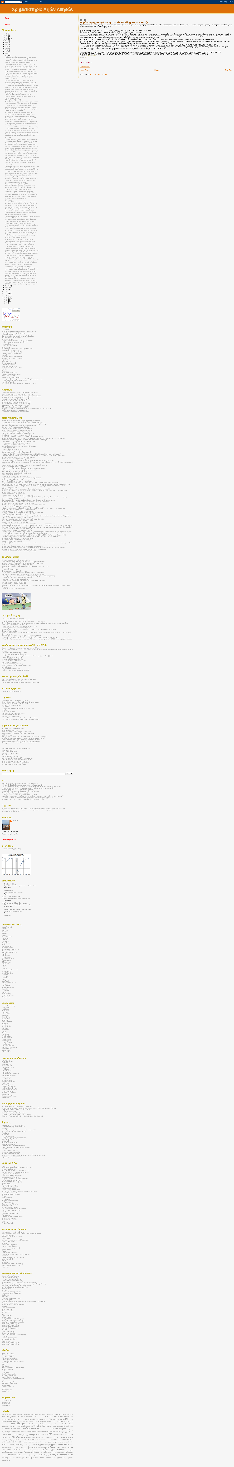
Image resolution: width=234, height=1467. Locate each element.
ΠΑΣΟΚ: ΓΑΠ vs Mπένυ (12, 98)
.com (3, 1414)
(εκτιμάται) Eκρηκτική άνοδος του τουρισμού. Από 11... (20, 107)
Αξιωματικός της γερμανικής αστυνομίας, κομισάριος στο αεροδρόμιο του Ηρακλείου (29, 637)
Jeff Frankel (5, 1020)
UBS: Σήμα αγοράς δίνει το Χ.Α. (12, 681)
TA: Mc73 (5, 974)
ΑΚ (2, 1429)
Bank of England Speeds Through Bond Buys (17, 898)
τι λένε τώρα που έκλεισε (9, 345)
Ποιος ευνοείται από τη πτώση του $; (14, 1320)
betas (43, 1414)
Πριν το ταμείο (6, 568)
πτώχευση (69, 1452)
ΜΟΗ (13, 1448)
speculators (5, 1426)
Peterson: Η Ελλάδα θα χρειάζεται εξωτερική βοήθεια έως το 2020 (23, 785)
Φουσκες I (5, 1260)
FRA (50, 1419)
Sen (59, 1424)
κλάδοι (40, 1442)
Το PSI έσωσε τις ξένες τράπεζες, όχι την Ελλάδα (17, 520)
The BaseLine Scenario (9, 1047)
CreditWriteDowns (8, 1067)
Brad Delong (6, 1007)
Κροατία (65, 1442)
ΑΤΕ (35, 1432)
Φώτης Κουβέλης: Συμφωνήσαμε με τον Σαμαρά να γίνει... (22, 102)
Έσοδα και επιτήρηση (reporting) (12, 664)
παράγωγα (36, 1450)
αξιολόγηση (6, 1432)
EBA (42, 1416)
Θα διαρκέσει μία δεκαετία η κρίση (13, 479)
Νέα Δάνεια (5, 371)
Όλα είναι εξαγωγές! (8, 1355)
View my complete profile (10, 834)
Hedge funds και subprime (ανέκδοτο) (14, 1304)
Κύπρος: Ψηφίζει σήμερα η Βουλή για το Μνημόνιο (19, 128)
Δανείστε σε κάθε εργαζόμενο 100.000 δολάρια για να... (21, 232)
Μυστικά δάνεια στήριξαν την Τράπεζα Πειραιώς (17, 565)
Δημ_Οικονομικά (30, 1435)
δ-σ (3, 1434)
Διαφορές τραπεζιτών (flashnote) (12, 1281)
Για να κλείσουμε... (7, 1309)
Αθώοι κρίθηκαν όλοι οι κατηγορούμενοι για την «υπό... (21, 125)
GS (10, 1422)
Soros (67, 1424)
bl (46, 1414)
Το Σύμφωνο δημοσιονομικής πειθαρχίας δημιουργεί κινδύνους (22, 513)
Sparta (71, 1424)
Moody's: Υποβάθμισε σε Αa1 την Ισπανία (15, 793)
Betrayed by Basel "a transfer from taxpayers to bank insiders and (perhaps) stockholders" (31, 454)
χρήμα (65, 1458)
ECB (46, 1417)
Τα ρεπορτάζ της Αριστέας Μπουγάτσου (14, 584)
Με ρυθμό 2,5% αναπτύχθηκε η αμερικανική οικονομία (21, 202)
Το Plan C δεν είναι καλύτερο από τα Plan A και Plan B (19, 457)
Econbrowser (6, 1012)
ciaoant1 (4, 932)
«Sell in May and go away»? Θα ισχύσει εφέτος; (19, 76)
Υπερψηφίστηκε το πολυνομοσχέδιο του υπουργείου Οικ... (22, 169)
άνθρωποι (70, 1429)
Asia (21, 1414)
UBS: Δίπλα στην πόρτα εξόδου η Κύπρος (15, 405)
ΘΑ (35, 1440)
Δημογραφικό (6, 1402)
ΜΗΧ (66, 1444)
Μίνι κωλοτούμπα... (8, 1356)
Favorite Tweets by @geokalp (11, 849)
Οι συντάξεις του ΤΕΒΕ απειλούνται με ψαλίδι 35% (19, 105)
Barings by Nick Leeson (9, 1252)
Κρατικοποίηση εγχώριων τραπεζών (13, 1126)
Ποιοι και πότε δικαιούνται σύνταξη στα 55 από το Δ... (20, 269)
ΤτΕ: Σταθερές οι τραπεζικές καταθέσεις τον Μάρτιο (19, 210)
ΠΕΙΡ (47, 1450)
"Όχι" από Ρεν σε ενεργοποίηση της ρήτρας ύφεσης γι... (21, 230)
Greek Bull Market (7, 936)
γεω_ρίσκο (66, 1432)
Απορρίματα (6, 1385)
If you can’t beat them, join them (13, 892)
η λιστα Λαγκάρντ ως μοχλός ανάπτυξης (15, 380)
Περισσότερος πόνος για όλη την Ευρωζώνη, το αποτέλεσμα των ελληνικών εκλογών (29, 500)
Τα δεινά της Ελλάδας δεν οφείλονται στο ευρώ (18, 218)
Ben (40, 1414)
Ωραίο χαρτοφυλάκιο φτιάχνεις (12, 1182)
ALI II (3, 967)
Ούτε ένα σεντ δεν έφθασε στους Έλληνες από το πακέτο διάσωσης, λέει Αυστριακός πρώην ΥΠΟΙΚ (34, 808)
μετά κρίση (36, 1445)
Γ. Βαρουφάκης (7, 957)
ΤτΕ (13, 1458)
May (6, 53)
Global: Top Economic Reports (13, 911)
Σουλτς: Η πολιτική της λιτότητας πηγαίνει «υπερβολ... (21, 180)
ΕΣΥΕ (63, 1437)
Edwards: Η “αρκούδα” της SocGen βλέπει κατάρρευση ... (22, 252)
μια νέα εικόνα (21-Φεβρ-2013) (12, 352)
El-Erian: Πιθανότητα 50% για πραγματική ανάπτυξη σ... (21, 116)
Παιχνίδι (4, 1290)
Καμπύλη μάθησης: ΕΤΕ (9, 334)
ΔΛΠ (38, 1434)
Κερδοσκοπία (6, 1295)
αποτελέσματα (24, 1431)
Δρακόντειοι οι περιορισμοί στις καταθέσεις (15, 411)
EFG (51, 1416)
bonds (49, 1414)
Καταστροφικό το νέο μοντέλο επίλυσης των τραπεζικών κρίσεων (23, 422)
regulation (28, 1424)
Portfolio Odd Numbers (9, 1089)
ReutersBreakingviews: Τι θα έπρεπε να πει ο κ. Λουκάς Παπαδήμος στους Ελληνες (29, 1108)
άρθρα (31, 1432)
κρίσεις (60, 1442)
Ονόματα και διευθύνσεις (10, 1201)
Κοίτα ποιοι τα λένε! (8, 1331)
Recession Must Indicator (10, 1150)
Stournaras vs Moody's (9, 366)
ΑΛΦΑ (13, 1429)
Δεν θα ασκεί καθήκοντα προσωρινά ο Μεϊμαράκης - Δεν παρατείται (23, 621)
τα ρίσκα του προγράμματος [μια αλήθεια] (15, 670)
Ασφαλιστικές (6, 1405)
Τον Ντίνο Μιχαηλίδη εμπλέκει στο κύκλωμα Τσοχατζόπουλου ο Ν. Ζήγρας (26, 566)
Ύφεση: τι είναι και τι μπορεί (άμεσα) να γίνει (16, 1147)
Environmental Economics (10, 1074)
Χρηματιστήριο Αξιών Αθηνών (42, 9)
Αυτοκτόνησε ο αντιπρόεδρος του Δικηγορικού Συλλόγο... (22, 123)
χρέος (59, 1458)
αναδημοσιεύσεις (31, 1428)
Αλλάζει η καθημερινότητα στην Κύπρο (14, 410)
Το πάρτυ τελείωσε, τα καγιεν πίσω (13, 728)
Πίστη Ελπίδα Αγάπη (8, 375)
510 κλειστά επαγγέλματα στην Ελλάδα (14, 653)
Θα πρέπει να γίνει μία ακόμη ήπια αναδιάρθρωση (18, 538)
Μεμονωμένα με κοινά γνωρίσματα (13, 1175)
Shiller (62, 1424)
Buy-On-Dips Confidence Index (12, 705)
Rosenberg (35, 1424)
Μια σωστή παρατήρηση (9, 1185)
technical (27, 1426)
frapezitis (5, 930)
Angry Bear (5, 1062)
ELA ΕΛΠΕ (8, 137)
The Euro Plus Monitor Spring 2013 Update (16, 748)
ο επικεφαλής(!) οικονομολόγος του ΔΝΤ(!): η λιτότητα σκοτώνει (22, 379)
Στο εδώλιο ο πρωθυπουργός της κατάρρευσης (17, 732)
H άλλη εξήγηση (7, 1317)
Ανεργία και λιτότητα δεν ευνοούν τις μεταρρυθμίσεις (19, 441)
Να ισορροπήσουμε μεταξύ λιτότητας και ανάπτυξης (18, 509)
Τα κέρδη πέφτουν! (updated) (11, 1292)
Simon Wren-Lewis (8, 1045)
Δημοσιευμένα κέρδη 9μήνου (11, 1177)
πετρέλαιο (61, 1450)
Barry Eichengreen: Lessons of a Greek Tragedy (17, 394)
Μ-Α (8, 1445)
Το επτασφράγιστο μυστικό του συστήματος (16, 560)
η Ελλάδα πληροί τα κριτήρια (11, 668)
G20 (57, 1419)
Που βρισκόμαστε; (7, 1300)
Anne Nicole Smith (8, 1259)
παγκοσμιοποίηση (27, 1450)
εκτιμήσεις (69, 1435)
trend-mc (4, 940)
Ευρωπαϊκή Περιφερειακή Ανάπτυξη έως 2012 (17, 1254)
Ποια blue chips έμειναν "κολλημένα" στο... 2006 (17, 1167)
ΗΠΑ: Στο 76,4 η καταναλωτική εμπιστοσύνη (18, 189)
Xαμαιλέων (5, 989)
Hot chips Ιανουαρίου (9, 1218)
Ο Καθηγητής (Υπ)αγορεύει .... (11, 949)
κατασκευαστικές (28, 1442)
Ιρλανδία (53, 1440)
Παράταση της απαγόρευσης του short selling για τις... (20, 96)
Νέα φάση (5, 1296)
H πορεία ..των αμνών (9, 1375)
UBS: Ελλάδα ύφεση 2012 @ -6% (13, 1125)
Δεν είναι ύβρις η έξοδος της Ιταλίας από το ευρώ (17, 495)
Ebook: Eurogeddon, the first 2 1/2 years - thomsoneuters (20, 702)
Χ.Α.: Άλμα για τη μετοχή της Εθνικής (15, 214)
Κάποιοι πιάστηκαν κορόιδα (11, 1152)
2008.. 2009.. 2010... (8, 1139)
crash (3, 1417)
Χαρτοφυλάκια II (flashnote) (11, 1174)
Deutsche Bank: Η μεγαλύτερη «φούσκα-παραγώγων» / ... (22, 109)
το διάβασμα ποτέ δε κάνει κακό (12, 356)
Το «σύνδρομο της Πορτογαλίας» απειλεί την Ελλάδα (19, 1282)
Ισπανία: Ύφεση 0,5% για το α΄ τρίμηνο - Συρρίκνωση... (21, 66)
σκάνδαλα (12, 1455)
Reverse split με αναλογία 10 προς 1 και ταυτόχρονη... (21, 196)
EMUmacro (64, 1417)
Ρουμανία (4, 1455)
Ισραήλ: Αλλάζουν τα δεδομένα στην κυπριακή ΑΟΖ (18, 433)
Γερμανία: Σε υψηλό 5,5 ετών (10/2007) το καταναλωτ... (21, 60)
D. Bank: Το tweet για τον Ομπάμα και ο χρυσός (19, 243)
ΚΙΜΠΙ (4, 965)
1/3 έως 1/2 (5, 1141)
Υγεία (3, 1388)
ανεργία (62, 1429)
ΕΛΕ (9, 1437)
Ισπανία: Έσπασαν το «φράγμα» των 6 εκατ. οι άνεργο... (21, 262)
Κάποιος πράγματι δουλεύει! (11, 1189)
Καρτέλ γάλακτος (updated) (11, 1276)
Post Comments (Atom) (98, 74)
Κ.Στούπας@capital (8, 995)
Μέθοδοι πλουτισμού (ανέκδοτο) (12, 1264)
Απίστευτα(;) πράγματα (9, 1338)
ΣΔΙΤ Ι (3, 1380)
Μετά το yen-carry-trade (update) (12, 1237)
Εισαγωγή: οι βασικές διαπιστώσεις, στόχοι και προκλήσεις (20, 648)
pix (23, 1424)
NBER (13, 1424)
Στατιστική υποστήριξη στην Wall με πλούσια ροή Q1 (20, 246)
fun (54, 1419)
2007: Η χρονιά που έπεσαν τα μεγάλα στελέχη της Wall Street (22, 1233)
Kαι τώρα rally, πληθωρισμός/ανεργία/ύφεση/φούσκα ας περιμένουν (23, 1301)
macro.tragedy (6, 960)
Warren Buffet (6, 1249)
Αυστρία (40, 1432)
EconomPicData (7, 1070)
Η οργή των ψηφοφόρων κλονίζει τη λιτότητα (18, 223)
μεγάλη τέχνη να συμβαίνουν (11, 377)
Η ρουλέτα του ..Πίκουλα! (10, 1204)
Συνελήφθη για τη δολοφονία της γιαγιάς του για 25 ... (20, 160)
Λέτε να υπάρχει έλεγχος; (10, 1246)
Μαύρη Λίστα (6, 997)
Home (156, 70)
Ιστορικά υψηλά (7, 1197)
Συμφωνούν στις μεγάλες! (10, 1166)
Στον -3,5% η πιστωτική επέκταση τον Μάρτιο (18, 209)
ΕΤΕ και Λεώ (8, 200)
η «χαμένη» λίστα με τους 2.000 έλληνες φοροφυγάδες (19, 626)
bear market (34, 1414)
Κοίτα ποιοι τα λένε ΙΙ (8, 1307)
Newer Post (84, 70)
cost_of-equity (69, 1414)
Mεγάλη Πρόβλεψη (8, 1223)
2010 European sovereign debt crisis (14, 764)
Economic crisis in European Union (13, 713)
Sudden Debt (6, 1094)
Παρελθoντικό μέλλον (9, 1333)
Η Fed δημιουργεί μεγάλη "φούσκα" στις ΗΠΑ (16, 402)
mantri (4, 954)
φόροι (42, 1458)
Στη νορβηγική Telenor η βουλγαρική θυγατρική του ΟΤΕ (21, 171)
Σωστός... (5, 1364)
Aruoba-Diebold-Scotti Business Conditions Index (18, 708)
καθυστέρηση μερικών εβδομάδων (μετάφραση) (17, 349)
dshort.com (5, 710)
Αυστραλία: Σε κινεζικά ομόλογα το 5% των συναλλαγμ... (21, 280)
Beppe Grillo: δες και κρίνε (10, 350)
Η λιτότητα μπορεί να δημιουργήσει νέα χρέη (18, 62)
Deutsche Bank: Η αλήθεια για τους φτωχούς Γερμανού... (21, 150)
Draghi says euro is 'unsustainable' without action (18, 503)
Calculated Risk (7, 1066)
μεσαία (24, 1445)
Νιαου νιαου (6, 1403)
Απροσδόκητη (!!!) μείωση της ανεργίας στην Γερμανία (19, 794)
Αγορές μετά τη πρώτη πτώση (11, 1210)
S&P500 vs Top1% (8, 382)
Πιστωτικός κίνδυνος (8, 1311)
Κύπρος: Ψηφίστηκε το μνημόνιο (14, 93)
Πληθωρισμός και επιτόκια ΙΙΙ (11, 1323)
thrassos (4, 935)
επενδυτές (49, 1437)
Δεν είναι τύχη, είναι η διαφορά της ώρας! (15, 1178)
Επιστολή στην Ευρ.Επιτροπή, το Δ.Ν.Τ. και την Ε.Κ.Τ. (19, 1130)
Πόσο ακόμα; (6, 347)
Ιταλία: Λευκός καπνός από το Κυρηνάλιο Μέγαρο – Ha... (21, 173)
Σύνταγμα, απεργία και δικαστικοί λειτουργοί (16, 620)
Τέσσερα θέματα (7, 1183)
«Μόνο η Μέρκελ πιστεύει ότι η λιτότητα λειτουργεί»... (20, 135)
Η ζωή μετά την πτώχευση (10, 730)
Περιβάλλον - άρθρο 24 (9, 1383)
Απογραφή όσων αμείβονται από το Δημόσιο (16, 628)
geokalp (15, 820)
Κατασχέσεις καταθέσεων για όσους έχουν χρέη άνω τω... (22, 134)
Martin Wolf (5, 1034)
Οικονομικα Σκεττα (8, 951)
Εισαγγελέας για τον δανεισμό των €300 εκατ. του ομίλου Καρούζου (23, 580)
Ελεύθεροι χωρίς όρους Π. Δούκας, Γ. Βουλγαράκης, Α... (21, 187)
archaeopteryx (6, 946)
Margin (4, 1251)
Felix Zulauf (5, 1015)
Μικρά (4, 1196)
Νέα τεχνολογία (7, 1390)
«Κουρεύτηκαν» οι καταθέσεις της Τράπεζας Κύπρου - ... (21, 155)
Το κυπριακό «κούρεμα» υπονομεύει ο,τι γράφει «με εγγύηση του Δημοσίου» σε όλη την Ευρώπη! (33, 438)
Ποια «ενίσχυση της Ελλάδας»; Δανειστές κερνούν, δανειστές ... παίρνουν (25, 501)
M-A (61, 1422)
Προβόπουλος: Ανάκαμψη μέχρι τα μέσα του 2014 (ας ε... (21, 212)
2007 (6, 301)
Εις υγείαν (5, 360)
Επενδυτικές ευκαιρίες (9, 1374)
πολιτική (20, 1452)
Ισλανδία (58, 1440)
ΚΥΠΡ (70, 1442)
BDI (28, 1414)
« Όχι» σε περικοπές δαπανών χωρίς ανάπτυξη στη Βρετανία (21, 478)
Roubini (42, 1424)
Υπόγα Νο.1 (6, 976)
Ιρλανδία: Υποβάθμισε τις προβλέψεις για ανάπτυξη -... (21, 69)
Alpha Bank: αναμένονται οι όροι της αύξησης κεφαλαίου (21, 132)
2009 (6, 297)
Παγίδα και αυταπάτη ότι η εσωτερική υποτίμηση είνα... (21, 57)
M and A (4, 1330)
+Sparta (4, 968)
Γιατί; (3, 1314)
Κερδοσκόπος (6, 990)
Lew (54, 1421)
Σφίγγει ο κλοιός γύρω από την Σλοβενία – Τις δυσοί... (21, 68)
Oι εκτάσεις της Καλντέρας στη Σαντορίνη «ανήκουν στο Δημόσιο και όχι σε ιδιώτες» (29, 629)
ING (27, 1421)
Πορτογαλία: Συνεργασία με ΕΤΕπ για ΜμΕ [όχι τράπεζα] (21, 225)
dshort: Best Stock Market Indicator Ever (15, 703)
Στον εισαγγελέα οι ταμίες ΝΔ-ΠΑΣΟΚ (14, 582)
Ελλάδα (15, 1437)
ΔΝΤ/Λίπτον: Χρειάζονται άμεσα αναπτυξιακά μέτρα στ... (21, 261)
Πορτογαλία (28, 1452)
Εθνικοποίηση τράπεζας (9, 363)
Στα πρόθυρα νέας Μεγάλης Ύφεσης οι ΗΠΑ (16, 399)
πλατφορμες (69, 1450)
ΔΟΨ (46, 1435)
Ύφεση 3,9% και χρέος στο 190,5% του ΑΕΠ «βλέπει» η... (22, 259)
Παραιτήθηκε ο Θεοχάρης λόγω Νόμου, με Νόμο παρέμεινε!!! (21, 636)
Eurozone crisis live (8, 750)
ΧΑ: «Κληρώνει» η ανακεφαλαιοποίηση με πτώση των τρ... (22, 121)
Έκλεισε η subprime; (8, 1235)
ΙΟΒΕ (48, 1440)
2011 (6, 293)
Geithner (62, 1419)
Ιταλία (70, 1440)
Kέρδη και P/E (6, 1199)
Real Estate (5, 1372)
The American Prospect (9, 1096)
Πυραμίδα (5, 1262)
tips (32, 1426)
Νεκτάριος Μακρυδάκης (9, 952)
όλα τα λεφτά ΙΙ (6, 1400)
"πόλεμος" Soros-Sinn (11, 78)
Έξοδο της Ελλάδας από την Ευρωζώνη (14, 471)
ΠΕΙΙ (42, 1450)
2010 (6, 295)
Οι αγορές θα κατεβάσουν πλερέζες (15, 198)
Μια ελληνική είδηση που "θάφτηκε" (13, 1361)
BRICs (53, 1414)
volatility (54, 1426)
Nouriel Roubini (7, 1037)
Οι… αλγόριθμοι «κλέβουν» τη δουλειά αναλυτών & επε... (22, 85)
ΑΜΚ (18, 1429)
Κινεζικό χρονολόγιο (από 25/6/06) (13, 1257)
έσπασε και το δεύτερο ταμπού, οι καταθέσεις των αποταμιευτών (22, 436)
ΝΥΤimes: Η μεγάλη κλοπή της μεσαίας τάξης (16, 539)
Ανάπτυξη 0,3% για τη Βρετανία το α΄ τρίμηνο (18, 266)
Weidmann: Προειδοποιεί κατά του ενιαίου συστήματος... (21, 271)
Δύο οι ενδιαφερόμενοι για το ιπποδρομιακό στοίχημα (20, 168)
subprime (18, 1426)
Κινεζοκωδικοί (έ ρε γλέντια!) (11, 1248)
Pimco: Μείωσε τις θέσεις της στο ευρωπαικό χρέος (20, 241)
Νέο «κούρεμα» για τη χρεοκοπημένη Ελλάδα (16, 452)
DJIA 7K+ (5, 1149)
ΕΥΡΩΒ (28, 1440)
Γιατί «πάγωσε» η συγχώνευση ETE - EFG (15, 337)
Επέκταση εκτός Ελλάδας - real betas (14, 1209)
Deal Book (5, 1069)
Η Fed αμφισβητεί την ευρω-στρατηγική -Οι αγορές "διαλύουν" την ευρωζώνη (27, 489)
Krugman (43, 1422)
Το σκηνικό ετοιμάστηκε (9, 372)
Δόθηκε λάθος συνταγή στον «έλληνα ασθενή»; (17, 530)
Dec (6, 41)
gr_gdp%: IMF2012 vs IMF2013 (12, 368)
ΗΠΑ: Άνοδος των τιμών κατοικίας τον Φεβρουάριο (19, 75)
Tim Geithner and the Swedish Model (14, 1113)
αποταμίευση (15, 1432)
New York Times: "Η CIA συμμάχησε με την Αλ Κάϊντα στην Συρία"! (23, 799)
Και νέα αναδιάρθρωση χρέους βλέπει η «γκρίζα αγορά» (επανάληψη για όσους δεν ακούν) (31, 786)
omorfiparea (6, 955)
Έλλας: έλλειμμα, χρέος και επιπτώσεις (14, 1138)
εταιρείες (69, 1437)
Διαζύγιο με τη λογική (8, 364)
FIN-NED (45, 1419)
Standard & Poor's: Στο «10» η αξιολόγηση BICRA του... (21, 275)
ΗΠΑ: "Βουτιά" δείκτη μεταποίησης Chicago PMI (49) (20, 71)
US (41, 1426)
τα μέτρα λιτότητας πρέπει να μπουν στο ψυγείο (17, 511)
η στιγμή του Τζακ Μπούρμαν (11, 374)
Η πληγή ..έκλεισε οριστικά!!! (11, 1194)
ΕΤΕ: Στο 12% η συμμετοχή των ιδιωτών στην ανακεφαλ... (22, 253)
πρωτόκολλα (60, 1452)
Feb (6, 287)
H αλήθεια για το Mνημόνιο (10, 811)
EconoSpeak (6, 1072)
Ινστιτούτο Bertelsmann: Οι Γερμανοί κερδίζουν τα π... (20, 84)
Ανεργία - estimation (8, 1144)
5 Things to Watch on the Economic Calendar (17, 905)
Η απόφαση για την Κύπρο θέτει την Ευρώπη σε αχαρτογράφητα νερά (24, 440)
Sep (6, 46)
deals (23, 1417)
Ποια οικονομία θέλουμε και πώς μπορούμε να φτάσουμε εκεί (21, 396)
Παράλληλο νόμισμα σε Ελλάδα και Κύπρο (15, 397)
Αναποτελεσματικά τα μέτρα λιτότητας (14, 514)
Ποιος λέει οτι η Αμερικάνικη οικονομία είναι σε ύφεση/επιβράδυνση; (24, 1155)
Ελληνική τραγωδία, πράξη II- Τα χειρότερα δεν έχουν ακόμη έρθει (23, 519)
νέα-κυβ (33, 1448)
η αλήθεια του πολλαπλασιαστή (12, 353)
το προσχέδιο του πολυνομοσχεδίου (15, 237)
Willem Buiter (6, 1050)
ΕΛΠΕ (23, 1437)
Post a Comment (85, 66)
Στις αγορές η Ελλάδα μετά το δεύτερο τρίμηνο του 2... (20, 236)
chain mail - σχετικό (8, 1353)
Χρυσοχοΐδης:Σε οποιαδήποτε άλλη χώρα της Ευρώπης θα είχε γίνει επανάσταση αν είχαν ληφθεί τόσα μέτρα (37, 532)
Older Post (228, 70)
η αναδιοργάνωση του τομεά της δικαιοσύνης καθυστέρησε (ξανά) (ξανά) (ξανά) (27, 656)
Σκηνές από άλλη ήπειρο (10, 1245)
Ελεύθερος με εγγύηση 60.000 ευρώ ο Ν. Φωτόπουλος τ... (22, 194)
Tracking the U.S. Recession (11, 716)
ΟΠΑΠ (16, 1450)
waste (3, 944)
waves (59, 1426)
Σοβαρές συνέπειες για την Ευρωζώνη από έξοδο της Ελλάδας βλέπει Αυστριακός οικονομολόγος (33, 508)
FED (35, 1419)
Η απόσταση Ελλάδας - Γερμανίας (13, 358)
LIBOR (58, 1422)
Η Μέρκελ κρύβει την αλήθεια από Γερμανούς (16, 459)
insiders (31, 1421)
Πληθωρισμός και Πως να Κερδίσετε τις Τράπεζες (18, 790)
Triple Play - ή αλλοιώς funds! (11, 1265)
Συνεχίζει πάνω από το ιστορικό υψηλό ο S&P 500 (19, 162)
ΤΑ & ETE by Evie (7, 973)
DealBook (7, 915)
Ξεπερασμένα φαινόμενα (10, 1359)
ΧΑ (85, 57)
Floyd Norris (6, 1017)
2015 (6, 35)
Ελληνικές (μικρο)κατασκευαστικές (13, 1378)
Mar (6, 286)
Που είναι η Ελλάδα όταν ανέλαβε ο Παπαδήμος (17, 1106)
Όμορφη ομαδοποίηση (9, 1169)
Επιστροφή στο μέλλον (9, 1111)
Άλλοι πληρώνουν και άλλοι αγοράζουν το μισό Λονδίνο (20, 470)
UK (38, 1426)
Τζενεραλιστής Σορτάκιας (10, 970)
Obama (19, 1424)
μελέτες (12, 1445)
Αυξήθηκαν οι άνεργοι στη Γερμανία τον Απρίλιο (19, 112)
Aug (6, 48)
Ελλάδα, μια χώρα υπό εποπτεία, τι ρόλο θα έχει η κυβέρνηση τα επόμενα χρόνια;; (28, 460)
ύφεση (28, 1457)
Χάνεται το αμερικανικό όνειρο (11, 1279)
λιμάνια (4, 1445)
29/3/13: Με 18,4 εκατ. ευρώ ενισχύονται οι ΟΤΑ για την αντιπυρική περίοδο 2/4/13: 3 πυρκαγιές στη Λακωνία (37, 639)
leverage (49, 1422)
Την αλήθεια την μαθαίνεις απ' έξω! (13, 1322)
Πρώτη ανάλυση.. (7, 1205)
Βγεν (51, 1432)
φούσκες (48, 1458)
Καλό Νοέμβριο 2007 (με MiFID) (12, 1180)
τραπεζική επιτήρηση (58, 1455)
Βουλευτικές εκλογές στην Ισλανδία (15, 182)
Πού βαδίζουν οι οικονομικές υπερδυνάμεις (16, 404)
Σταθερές (4, 355)
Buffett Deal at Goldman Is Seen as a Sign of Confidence (20, 791)
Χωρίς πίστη (6, 1238)
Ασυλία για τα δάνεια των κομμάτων (13, 588)
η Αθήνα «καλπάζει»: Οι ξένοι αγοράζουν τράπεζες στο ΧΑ (20, 682)
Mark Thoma (6, 1033)
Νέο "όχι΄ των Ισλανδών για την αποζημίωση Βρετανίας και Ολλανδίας (24, 736)
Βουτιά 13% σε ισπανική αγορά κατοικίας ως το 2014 (20, 118)
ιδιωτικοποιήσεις (41, 1440)
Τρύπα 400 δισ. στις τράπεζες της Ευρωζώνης (16, 451)
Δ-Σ (5, 1435)
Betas (3, 1221)
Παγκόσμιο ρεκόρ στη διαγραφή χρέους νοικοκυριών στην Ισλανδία (23, 738)
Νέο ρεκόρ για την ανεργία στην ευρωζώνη (17, 59)
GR (72, 1419)
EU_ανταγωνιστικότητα (8, 1419)
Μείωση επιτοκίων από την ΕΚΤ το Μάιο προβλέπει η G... (22, 250)
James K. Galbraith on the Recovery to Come (16, 1114)
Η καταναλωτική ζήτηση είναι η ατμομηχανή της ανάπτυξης (21, 421)
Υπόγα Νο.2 (6, 978)
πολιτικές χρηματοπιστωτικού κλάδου (14, 660)
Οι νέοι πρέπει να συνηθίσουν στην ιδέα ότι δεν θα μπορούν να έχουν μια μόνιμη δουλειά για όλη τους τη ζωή (37, 525)
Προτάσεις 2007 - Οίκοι (9, 1220)
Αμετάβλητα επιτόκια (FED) (10, 1328)
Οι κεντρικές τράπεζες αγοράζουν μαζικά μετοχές (19, 255)
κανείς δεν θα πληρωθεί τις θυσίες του (14, 1131)
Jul (6, 50)
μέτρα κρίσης (57, 1445)
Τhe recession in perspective (11, 714)
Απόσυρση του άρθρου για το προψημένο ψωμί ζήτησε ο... (22, 178)
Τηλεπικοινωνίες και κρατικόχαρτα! (13, 1367)
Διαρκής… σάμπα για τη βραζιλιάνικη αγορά (16, 1240)
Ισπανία (65, 1440)
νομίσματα (45, 1448)
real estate (5, 1363)
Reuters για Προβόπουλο (10, 569)
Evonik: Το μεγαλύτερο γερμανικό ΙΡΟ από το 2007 (20, 244)
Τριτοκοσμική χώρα (8, 1341)
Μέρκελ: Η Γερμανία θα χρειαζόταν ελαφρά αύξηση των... (21, 268)
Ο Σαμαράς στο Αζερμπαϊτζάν (13, 100)
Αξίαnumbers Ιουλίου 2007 (10, 1193)
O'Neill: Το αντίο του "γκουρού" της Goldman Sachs (20, 114)
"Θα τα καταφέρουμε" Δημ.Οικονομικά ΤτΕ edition (18, 336)
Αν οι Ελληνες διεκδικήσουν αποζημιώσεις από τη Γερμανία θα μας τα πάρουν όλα (28, 524)
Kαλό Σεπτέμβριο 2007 (9, 1188)
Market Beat (6, 1083)
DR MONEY (6, 992)
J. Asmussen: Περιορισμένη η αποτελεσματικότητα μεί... (21, 273)
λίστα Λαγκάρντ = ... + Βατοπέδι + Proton (15, 571)
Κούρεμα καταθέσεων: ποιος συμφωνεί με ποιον (17, 341)
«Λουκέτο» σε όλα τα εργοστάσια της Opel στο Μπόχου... (22, 193)
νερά (39, 1447)
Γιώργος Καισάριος (8, 987)
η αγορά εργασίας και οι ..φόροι (12, 657)
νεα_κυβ (25, 1447)
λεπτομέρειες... (6, 667)
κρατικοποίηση (52, 1442)
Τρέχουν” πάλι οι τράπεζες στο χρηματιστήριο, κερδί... (20, 248)
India (24, 1421)
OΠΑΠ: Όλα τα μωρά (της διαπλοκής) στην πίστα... (20, 284)
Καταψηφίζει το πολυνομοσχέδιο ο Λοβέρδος (18, 175)
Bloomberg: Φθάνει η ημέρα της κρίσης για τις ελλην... (20, 185)
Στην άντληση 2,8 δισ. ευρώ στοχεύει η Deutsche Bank (21, 152)
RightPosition (6, 981)
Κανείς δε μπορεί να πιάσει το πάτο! (13, 1146)
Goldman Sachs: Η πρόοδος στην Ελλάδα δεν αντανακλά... (22, 87)
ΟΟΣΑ (11, 1450)
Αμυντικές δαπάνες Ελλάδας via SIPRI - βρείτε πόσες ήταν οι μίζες (23, 561)
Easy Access (6, 963)
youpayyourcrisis (7, 947)
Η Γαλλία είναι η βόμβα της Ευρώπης (14, 467)
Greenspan (5, 1422)
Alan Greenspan (7, 1315)
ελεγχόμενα (5, 1133)
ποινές (15, 1452)
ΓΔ (61, 1431)
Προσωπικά (5, 1134)
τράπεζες (44, 1454)
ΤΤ (10, 1458)
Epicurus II (5, 941)
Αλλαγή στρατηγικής (8, 447)
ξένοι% (64, 1448)
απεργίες (4, 369)
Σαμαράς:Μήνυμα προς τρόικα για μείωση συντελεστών (20, 783)
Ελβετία (4, 1437)
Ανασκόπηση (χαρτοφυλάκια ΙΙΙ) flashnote (15, 1172)
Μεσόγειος (29, 1445)
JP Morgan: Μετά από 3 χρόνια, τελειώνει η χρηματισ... (21, 141)
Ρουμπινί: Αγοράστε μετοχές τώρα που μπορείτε (19, 80)
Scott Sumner (6, 1044)
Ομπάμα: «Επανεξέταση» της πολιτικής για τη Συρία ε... (21, 91)
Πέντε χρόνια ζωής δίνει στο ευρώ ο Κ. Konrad (18, 257)
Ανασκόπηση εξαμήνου (9, 1277)
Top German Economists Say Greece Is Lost (16, 473)
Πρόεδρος (5, 1243)
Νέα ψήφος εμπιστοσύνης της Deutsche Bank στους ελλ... (22, 146)
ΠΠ (33, 1452)
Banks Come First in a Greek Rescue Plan (15, 522)
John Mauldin (6, 1026)
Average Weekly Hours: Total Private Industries (17, 758)
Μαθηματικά (6, 1215)
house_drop (17, 1422)
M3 (64, 1421)
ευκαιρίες (22, 1440)
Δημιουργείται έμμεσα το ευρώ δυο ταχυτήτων (17, 428)
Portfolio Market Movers (9, 1088)
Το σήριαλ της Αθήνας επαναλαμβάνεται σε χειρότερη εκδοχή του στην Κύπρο (27, 408)
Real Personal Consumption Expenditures (15, 763)
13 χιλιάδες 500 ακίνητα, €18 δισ (12, 659)
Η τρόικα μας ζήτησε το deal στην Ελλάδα (15, 427)
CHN (63, 1414)
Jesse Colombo (7, 1022)
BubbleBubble (6, 1064)
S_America (54, 1424)
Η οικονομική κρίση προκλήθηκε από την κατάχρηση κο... (22, 139)
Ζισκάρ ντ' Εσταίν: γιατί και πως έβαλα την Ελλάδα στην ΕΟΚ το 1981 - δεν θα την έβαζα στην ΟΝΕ (34, 535)
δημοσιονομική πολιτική (9, 662)
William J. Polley (7, 1052)
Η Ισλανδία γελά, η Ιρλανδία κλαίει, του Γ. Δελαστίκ (18, 733)
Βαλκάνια (46, 1432)
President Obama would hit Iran (12, 449)
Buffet (58, 1414)
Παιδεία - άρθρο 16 (8, 1382)
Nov (6, 42)
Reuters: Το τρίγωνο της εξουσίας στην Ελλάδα (17, 577)
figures (39, 1419)
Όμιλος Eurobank (7, 1369)
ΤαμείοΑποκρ (23, 1455)
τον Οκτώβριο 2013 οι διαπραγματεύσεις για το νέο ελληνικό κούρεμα (24, 465)
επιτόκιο (57, 1437)
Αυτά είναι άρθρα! (7, 1202)
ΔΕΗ (3, 1371)
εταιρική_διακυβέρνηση (8, 1440)
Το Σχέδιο (5, 1312)
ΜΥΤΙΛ (18, 1448)
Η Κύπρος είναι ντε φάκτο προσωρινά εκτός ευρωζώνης (20, 425)
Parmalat (5, 1256)
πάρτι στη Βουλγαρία (8, 1241)
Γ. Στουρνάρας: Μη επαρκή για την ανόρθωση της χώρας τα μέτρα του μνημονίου (28, 788)
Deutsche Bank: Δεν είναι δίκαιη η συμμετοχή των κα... (21, 148)
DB (18, 1417)
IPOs (35, 1422)
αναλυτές (54, 1429)
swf (23, 1426)
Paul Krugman (6, 1041)
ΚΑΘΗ (3, 1442)
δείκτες (20, 1435)
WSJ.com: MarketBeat (12, 896)
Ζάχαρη (4, 928)
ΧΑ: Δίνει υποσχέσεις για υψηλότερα (15, 227)
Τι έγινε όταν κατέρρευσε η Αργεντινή (13, 493)
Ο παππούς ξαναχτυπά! (9, 1303)
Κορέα (45, 1442)
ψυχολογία (6, 1460)
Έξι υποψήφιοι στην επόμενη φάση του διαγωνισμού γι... (21, 144)
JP (38, 1422)
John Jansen (6, 1025)
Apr (6, 55)
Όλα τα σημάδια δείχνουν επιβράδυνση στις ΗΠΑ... (18, 1285)
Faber (31, 1419)
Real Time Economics (9, 1093)
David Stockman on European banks (14, 400)
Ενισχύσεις (5, 1366)
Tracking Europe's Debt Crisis (11, 753)
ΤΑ (17, 1455)
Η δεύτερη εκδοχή (7, 339)
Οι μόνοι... (5, 1306)
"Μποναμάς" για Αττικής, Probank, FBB (16, 184)
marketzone (5, 938)
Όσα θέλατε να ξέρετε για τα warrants (16, 277)
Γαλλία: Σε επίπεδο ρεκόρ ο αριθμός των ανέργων (19, 221)
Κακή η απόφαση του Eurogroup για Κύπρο (16, 432)
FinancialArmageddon (9, 1075)
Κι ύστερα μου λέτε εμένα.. (10, 1186)
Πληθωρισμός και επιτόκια (10, 1327)
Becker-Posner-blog (8, 1006)
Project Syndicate (7, 1091)
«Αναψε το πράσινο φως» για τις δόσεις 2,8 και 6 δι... (20, 130)
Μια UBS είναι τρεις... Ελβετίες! (14, 110)
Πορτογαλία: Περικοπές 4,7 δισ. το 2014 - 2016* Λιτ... (20, 64)
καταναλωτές (17, 1442)
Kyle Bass (5, 1028)
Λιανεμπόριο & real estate (10, 1377)
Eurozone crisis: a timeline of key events (15, 700)
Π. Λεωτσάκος (6, 993)
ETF (72, 1416)
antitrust (14, 1414)
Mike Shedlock (6, 1036)
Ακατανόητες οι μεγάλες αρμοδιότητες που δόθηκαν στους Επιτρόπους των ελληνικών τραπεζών (33, 455)
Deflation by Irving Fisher (10, 1142)
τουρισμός (35, 1455)
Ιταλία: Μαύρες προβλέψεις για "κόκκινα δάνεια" (19, 119)
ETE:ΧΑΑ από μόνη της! (9, 1212)
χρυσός (70, 1458)
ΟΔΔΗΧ (70, 1448)
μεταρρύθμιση (46, 1445)
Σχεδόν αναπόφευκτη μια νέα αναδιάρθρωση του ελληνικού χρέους (23, 468)
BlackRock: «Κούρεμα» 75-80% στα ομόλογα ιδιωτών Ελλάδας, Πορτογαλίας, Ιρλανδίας (30, 536)
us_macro (47, 1426)
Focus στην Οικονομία (9, 982)
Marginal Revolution (8, 1081)
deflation (29, 1417)
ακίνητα (7, 1429)
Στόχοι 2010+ (6, 1128)
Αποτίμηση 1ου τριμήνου (10, 1207)
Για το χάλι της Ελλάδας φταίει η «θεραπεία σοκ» (17, 481)
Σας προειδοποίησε (8, 344)
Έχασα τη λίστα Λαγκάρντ (10, 631)
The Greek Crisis (10, 884)
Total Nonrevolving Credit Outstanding (14, 761)
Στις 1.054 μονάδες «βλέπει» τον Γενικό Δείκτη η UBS (19, 679)
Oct (6, 44)
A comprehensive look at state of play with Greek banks (20, 392)
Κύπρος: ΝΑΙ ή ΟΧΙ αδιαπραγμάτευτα (14, 342)
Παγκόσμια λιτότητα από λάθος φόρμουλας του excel (19, 331)
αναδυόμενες (45, 1429)
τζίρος (30, 1455)
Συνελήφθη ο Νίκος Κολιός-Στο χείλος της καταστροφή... (21, 103)
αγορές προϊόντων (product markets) (14, 654)
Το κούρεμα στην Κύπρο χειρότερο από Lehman (17, 430)
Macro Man (5, 1029)
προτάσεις (51, 1452)
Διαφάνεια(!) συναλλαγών (10, 1213)
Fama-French (6, 1014)
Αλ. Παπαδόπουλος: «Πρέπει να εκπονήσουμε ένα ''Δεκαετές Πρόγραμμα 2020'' (27, 797)
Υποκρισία (5, 1336)
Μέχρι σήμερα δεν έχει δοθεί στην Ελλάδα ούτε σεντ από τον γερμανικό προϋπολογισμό (30, 482)
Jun (6, 51)
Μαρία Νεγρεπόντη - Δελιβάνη (11, 691)
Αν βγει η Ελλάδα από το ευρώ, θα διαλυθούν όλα (18, 506)
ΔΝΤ (42, 1435)
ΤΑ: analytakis (6, 971)
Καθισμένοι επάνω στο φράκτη (11, 1298)
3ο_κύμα (8, 1414)
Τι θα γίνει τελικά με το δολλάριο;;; (13, 1319)
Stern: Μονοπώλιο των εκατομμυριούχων (15, 579)
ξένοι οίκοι (55, 1447)
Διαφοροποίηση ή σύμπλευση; (11, 1293)
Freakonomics (6, 1077)
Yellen (71, 1426)
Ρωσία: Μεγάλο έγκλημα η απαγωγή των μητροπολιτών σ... (22, 216)
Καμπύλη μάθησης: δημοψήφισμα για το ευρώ (17, 333)
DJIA (35, 1417)
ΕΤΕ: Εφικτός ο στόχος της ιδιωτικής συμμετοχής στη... (21, 159)
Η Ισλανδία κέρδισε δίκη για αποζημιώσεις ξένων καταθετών (21, 741)
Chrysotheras (6, 943)
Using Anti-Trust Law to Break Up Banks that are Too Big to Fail (22, 1116)
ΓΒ (59, 1431)
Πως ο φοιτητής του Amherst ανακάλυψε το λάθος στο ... (21, 234)
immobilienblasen (7, 1080)
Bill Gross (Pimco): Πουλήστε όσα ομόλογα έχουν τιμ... (21, 82)
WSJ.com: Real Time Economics (15, 903)
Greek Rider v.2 (7, 927)
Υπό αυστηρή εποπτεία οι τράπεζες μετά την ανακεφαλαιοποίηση (23, 572)
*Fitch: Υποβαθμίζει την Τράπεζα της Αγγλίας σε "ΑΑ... (21, 278)
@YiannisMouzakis (8, 959)
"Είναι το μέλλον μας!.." (9, 1136)
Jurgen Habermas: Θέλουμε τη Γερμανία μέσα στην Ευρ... (22, 166)
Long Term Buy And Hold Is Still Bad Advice (16, 1110)
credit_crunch (11, 1417)
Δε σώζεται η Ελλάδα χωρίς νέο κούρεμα (15, 476)
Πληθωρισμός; (6, 1288)
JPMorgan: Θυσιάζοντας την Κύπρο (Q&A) (15, 407)
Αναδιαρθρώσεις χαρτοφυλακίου (12, 1216)
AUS (25, 1414)
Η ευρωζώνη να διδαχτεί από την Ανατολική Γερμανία (19, 446)
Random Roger (7, 1042)
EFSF (56, 1417)
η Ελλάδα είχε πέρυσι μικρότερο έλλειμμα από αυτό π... (21, 219)
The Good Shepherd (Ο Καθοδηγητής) (14, 1334)
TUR (35, 1426)
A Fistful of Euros (7, 1061)
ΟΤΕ (20, 1450)
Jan (6, 289)
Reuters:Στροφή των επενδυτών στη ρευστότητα (19, 89)
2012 (6, 291)
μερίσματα (18, 1445)
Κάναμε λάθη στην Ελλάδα (10, 487)
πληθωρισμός (7, 1452)
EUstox (17, 1419)
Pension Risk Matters (9, 1086)
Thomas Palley (6, 1049)
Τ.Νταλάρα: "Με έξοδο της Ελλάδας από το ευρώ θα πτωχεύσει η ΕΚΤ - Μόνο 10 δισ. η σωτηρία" (33, 796)
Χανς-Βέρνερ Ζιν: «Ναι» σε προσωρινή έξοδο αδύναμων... (22, 153)
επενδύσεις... (40, 1437)
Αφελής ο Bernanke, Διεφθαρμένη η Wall (15, 1287)
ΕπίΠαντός (5, 984)
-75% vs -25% (6, 361)
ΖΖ (33, 1440)
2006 (6, 303)
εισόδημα (55, 1434)
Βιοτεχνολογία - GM (8, 1386)
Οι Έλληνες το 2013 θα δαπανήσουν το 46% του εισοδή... (22, 127)
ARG (18, 1414)
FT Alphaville (8, 890)
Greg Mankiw (6, 1018)
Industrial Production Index (10, 756)
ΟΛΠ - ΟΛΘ (5, 1391)
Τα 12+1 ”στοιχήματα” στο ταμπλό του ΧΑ (15, 1170)
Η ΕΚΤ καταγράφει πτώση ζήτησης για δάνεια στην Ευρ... (22, 282)
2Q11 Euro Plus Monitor (9, 751)
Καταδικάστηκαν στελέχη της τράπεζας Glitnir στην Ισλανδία (21, 740)
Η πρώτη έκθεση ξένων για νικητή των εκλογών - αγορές (20, 1191)
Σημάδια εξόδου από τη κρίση (11, 1157)
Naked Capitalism (7, 1085)
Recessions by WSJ (8, 711)
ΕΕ (50, 1434)
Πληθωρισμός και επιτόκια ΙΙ (11, 1325)
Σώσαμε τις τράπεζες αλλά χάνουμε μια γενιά (16, 443)
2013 (6, 39)
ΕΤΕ (17, 1440)
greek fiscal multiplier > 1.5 (10, 474)
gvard (3, 979)
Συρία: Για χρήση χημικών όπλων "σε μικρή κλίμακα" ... (21, 228)
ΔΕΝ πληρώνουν (7, 735)
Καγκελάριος (6, 986)
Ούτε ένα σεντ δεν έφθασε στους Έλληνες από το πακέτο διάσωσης (23, 505)
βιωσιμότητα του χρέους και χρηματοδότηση (16, 665)
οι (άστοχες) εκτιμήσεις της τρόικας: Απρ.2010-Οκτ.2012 (20, 383)
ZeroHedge (5, 1097)
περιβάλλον (53, 1450)
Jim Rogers (5, 1023)
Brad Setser (5, 1009)
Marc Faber (5, 1031)
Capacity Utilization (8, 755)
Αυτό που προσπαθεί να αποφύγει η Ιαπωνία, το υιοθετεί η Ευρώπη (24, 424)
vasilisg (4, 933)
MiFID (67, 1421)
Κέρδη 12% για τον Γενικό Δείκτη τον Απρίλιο (18, 94)
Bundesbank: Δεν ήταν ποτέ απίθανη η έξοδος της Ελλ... (21, 207)
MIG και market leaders (9, 1358)
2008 (6, 299)
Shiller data (5, 707)
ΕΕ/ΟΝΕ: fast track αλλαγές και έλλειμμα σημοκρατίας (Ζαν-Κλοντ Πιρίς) (25, 533)
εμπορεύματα (30, 1437)
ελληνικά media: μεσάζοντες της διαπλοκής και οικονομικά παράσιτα (24, 574)
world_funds (65, 1426)
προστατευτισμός (41, 1452)
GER (67, 1419)
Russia (47, 1424)
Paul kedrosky (6, 1039)
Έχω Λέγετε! (8, 164)
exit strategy (25, 1419)
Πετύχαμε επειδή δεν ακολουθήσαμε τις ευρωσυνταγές (19, 743)
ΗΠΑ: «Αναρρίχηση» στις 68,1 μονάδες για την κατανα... (21, 73)
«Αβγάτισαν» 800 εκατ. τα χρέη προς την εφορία (19, 191)
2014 (6, 37)
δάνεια (10, 1435)
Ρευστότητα (5, 1267)
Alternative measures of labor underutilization (17, 759)
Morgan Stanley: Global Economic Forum (18, 909)
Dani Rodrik (6, 1010)
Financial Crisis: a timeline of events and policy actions (20, 718)
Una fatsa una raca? (8, 1339)
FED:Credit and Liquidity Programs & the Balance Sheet (20, 719)
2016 (6, 33)
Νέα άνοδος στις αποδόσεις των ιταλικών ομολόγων (20, 205)
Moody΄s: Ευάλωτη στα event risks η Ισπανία (18, 264)
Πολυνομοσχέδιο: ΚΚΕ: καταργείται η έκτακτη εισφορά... (21, 177)
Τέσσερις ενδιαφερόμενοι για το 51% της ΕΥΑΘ (18, 143)
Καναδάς (8, 1442)
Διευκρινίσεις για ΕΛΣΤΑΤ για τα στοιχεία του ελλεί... (20, 239)
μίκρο (71, 1445)
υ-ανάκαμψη (20, 1458)
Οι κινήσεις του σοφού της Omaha (13, 1232)
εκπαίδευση (61, 1434)
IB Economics (6, 962)
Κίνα (36, 1442)
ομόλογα (5, 1450)
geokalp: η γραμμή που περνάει (12, 541)
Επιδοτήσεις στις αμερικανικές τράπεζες (14, 444)
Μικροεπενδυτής (6, 1447)
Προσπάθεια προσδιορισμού (11, 1153)
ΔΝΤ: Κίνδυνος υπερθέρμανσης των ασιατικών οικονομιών (22, 157)
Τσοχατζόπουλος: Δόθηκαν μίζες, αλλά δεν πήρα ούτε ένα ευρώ (22, 563)
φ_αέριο (36, 1458)
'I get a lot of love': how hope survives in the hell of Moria (20, 886)
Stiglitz (12, 1426)
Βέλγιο (55, 1432)
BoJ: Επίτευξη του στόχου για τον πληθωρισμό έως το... (21, 203)
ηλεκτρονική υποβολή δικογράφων (13, 618)
